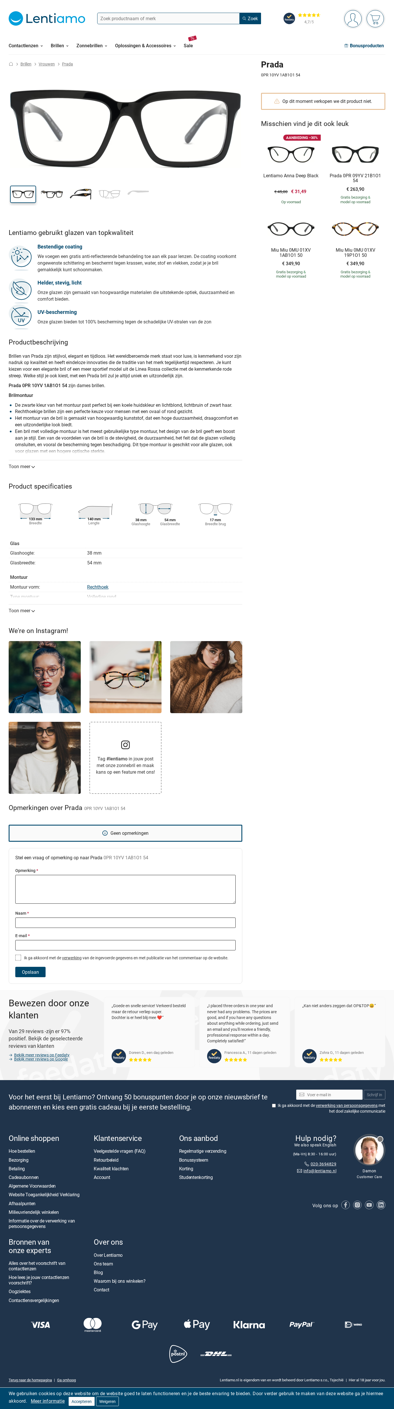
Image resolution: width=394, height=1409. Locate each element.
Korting (186, 1168)
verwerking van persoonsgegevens (347, 1105)
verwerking (72, 957)
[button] (23, 194)
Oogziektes (20, 1292)
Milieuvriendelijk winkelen (34, 1212)
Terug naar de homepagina (30, 1380)
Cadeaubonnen (24, 1177)
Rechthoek (97, 587)
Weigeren (107, 1401)
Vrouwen (47, 64)
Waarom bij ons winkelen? (119, 1281)
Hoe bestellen (22, 1151)
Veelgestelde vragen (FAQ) (119, 1151)
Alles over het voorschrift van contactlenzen (37, 1266)
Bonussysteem (193, 1160)
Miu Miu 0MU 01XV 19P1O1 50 (355, 253)
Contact (101, 1289)
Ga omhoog (66, 1380)
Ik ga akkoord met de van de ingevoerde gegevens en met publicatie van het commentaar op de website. (125, 957)
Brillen (25, 64)
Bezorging (19, 1160)
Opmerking (26, 870)
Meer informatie (48, 1401)
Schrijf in (374, 1094)
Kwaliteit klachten (111, 1168)
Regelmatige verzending (202, 1151)
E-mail (22, 935)
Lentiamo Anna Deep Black (290, 175)
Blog (98, 1272)
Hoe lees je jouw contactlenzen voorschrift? (39, 1280)
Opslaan (30, 972)
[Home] (11, 64)
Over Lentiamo (108, 1255)
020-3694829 (323, 1164)
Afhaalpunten (22, 1203)
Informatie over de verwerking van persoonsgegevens (42, 1223)
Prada (67, 64)
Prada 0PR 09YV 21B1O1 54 (355, 178)
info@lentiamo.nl (319, 1171)
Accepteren (82, 1401)
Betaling (17, 1168)
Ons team (103, 1264)
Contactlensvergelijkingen (34, 1300)
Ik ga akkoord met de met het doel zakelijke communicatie (331, 1108)
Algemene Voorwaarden (32, 1186)
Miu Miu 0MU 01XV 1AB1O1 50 (291, 253)
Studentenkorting (196, 1177)
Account (102, 1177)
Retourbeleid (106, 1160)
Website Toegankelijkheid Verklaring (44, 1195)
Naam (22, 913)
